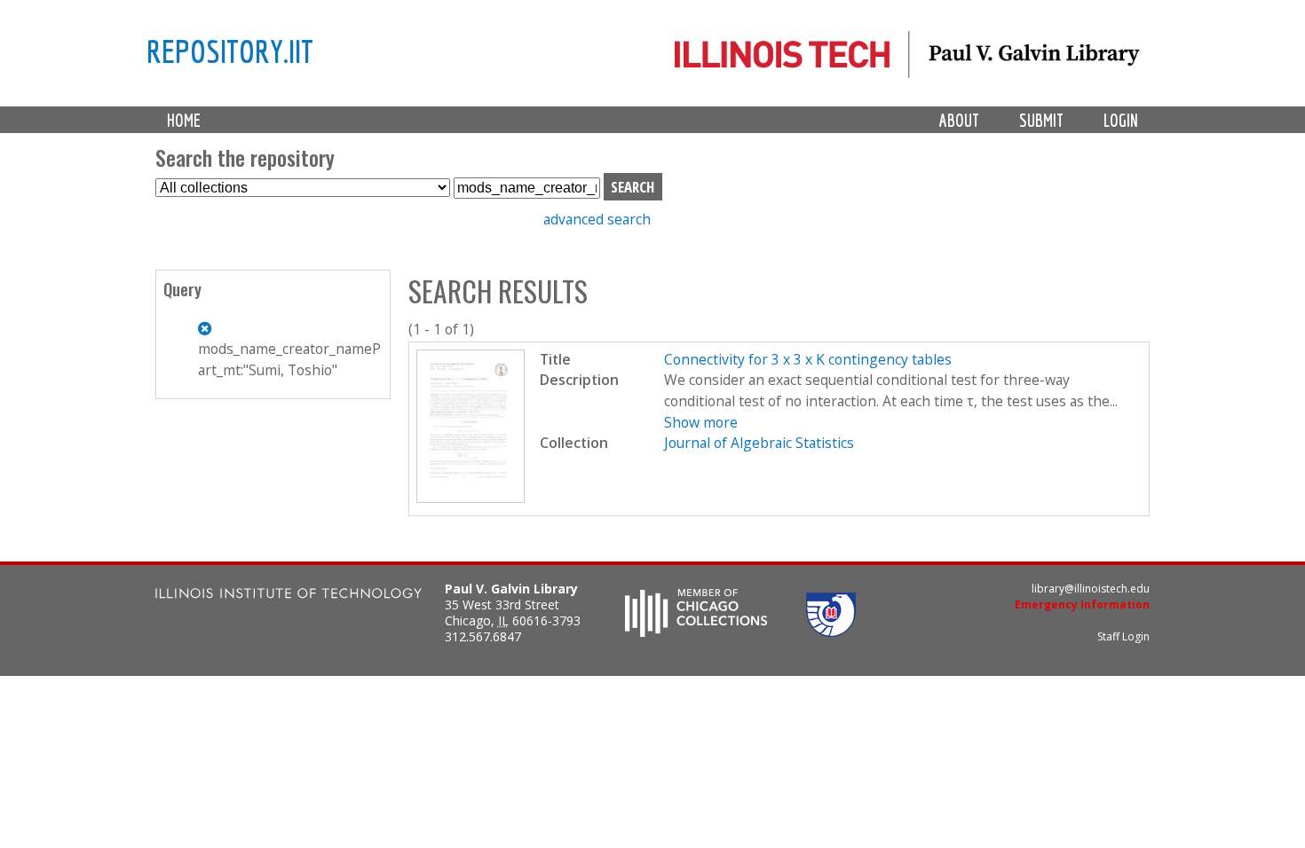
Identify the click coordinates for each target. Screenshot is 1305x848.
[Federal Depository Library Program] (831, 631)
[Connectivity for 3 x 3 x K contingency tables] (471, 497)
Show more (701, 422)
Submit (1041, 120)
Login (1120, 120)
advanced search (597, 219)
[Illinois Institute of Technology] (288, 596)
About (959, 120)
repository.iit (229, 50)
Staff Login (1123, 636)
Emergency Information (1082, 604)
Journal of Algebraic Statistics (759, 442)
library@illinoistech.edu (1091, 588)
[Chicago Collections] (696, 631)
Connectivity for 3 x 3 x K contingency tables (808, 359)
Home (184, 120)
